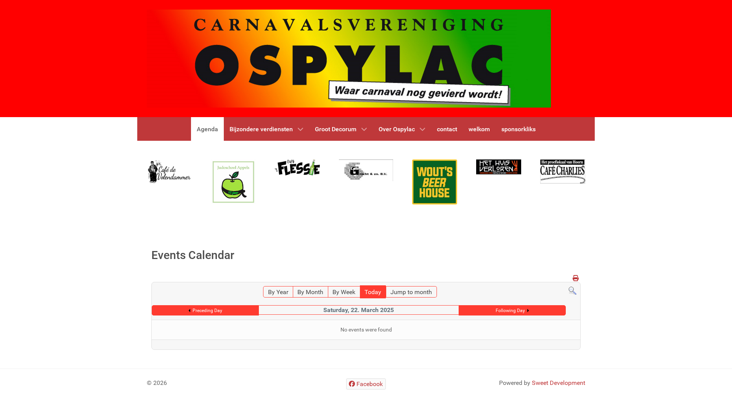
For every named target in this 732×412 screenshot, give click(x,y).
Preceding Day (207, 310)
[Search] (572, 290)
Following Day (510, 310)
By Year (278, 292)
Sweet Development (558, 382)
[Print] (576, 278)
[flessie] (297, 167)
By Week (343, 292)
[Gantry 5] (169, 171)
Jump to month (411, 292)
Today (372, 292)
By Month (310, 292)
